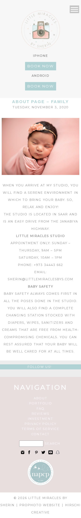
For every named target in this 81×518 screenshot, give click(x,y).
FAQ (40, 408)
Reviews (41, 413)
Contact (40, 434)
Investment (40, 419)
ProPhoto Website (39, 505)
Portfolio (40, 403)
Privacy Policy (40, 424)
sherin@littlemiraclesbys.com (40, 279)
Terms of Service (40, 429)
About (40, 398)
